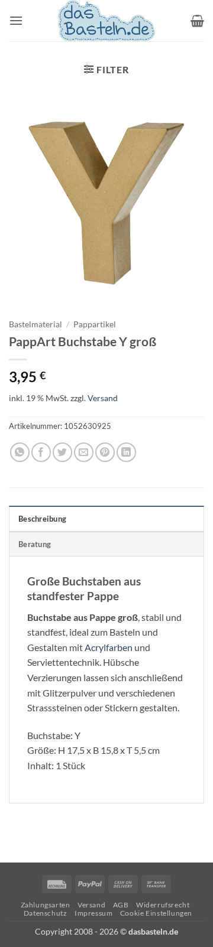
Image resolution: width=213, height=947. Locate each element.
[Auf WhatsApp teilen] (20, 452)
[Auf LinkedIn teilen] (126, 452)
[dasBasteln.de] (106, 20)
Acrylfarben (109, 647)
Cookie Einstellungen (156, 913)
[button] (16, 20)
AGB (121, 904)
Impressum (94, 913)
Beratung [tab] (34, 544)
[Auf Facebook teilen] (41, 452)
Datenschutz (45, 913)
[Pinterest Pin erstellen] (105, 452)
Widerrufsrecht (163, 904)
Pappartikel (94, 324)
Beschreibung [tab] (42, 518)
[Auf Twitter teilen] (62, 452)
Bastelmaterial (35, 324)
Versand (103, 398)
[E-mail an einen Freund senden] (83, 452)
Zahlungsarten (45, 904)
